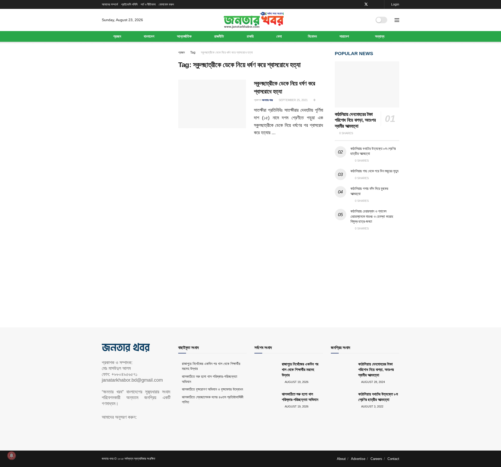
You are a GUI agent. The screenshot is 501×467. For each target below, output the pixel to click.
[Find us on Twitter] (366, 4)
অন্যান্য (379, 36)
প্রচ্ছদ (117, 36)
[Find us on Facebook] (359, 4)
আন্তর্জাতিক (184, 36)
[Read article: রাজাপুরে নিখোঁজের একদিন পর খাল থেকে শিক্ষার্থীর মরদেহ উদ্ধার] (266, 369)
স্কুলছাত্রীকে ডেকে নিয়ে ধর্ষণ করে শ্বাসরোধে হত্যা (227, 52)
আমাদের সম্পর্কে (110, 4)
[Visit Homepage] (254, 20)
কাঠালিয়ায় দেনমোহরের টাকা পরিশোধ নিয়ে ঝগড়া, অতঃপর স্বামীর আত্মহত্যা (355, 120)
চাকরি (250, 36)
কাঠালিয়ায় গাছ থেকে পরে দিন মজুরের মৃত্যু (374, 171)
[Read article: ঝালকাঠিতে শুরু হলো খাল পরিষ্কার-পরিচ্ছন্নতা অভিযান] (266, 399)
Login (394, 4)
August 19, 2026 (296, 381)
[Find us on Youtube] (373, 4)
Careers (376, 459)
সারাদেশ (344, 36)
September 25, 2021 (293, 100)
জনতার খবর (267, 100)
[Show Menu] (397, 20)
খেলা (279, 36)
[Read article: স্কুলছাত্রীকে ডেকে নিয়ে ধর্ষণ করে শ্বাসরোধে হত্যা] (212, 104)
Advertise (358, 459)
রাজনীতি (219, 36)
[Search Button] (366, 20)
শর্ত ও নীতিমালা (148, 4)
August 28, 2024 (373, 381)
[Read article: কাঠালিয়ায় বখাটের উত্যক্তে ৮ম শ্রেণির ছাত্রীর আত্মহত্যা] (342, 399)
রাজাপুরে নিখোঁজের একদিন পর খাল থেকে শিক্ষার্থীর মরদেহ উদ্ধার (300, 369)
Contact (393, 459)
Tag (192, 52)
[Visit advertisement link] (367, 274)
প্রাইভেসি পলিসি (129, 4)
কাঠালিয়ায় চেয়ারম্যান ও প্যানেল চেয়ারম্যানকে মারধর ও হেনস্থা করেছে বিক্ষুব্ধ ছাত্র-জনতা (371, 216)
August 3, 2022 (372, 406)
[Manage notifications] (11, 455)
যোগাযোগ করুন (166, 4)
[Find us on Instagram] (379, 4)
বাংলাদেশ (149, 36)
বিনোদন (312, 36)
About (341, 459)
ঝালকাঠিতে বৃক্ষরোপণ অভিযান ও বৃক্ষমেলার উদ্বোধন (212, 389)
